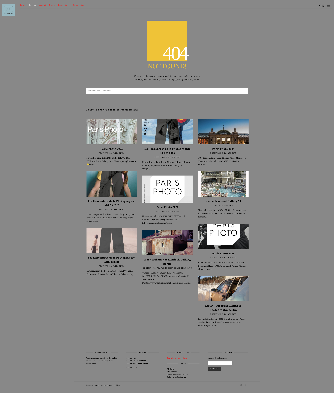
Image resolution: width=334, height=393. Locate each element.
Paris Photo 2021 (223, 253)
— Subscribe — (78, 5)
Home (23, 5)
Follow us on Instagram (176, 377)
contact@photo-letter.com (217, 358)
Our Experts (172, 372)
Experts (62, 5)
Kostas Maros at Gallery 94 (223, 201)
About (42, 5)
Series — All (131, 368)
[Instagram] (323, 5)
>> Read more (91, 363)
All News (170, 369)
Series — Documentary (136, 361)
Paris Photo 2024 (223, 149)
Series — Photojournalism (137, 363)
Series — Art (131, 358)
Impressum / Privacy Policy (177, 374)
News (52, 5)
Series (32, 5)
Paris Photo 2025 (112, 149)
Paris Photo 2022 (167, 207)
